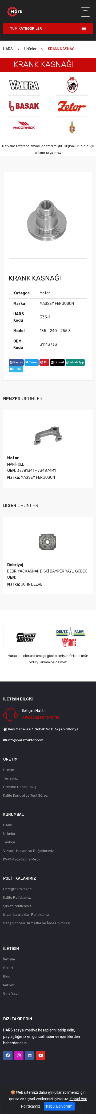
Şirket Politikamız (17, 906)
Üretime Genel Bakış (19, 787)
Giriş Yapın (12, 993)
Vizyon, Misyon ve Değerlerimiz (28, 851)
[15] (24, 85)
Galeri (8, 968)
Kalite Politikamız (17, 897)
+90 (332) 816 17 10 (40, 717)
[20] (72, 127)
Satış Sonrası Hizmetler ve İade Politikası (36, 923)
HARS (8, 49)
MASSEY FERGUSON (57, 303)
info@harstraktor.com (25, 740)
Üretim (8, 770)
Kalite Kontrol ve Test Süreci (26, 795)
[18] (72, 85)
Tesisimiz (10, 778)
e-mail (17, 369)
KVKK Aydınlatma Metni (22, 859)
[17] (24, 127)
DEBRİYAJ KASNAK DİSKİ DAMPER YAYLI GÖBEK (47, 571)
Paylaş (18, 362)
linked (59, 362)
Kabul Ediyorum (59, 1106)
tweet (33, 362)
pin (46, 362)
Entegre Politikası (17, 889)
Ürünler (30, 49)
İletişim (9, 959)
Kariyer (9, 985)
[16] (24, 106)
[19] (72, 106)
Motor (45, 293)
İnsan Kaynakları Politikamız (26, 915)
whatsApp (76, 362)
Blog (6, 976)
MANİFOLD (16, 464)
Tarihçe (9, 842)
